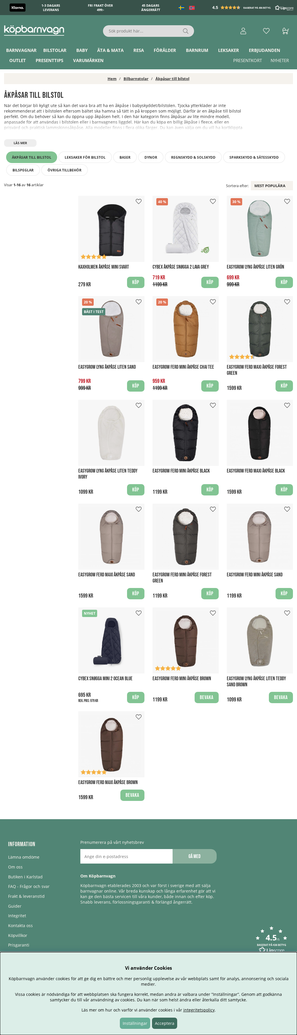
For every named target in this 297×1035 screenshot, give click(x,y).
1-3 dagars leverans (50, 7)
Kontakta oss (20, 925)
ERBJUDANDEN (264, 50)
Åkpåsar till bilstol (172, 78)
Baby (82, 50)
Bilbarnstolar (136, 78)
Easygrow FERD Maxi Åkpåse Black (256, 471)
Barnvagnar (21, 50)
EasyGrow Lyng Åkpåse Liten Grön (255, 267)
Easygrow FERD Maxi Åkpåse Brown (108, 782)
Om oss (15, 867)
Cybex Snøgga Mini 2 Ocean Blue (105, 679)
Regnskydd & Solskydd (193, 157)
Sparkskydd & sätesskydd (254, 157)
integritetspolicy (199, 1010)
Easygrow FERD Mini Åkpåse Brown (182, 679)
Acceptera (164, 1023)
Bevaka (206, 697)
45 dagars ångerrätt (150, 7)
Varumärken (88, 60)
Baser (125, 157)
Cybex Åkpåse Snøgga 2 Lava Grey (181, 267)
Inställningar (135, 1023)
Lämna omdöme (23, 857)
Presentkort (247, 60)
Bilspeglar (23, 170)
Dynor (150, 157)
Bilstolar (54, 50)
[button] (253, 7)
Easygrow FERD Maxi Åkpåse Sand (106, 575)
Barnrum (197, 50)
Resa (138, 50)
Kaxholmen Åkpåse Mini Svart (103, 267)
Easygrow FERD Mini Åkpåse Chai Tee (183, 367)
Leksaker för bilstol (85, 157)
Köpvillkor (17, 935)
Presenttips (49, 60)
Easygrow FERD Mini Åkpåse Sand (254, 575)
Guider (14, 906)
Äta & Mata (110, 50)
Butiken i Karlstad (25, 877)
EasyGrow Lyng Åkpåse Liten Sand (107, 367)
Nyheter (280, 60)
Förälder (165, 50)
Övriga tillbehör (65, 170)
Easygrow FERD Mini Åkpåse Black (181, 471)
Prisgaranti (18, 945)
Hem (112, 78)
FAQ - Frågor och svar (29, 886)
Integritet (17, 915)
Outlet (17, 60)
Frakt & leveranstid (26, 896)
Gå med (194, 856)
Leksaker (228, 50)
